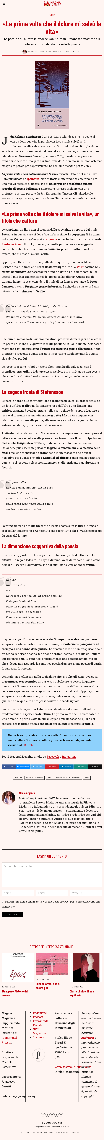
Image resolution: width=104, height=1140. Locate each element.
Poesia (52, 14)
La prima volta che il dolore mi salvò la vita (63, 778)
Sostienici (39, 1037)
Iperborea (33, 179)
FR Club (27, 745)
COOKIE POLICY (77, 1132)
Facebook (53, 756)
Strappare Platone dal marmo (15, 993)
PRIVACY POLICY (62, 1132)
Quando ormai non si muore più (48, 986)
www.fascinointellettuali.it (73, 1067)
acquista (51, 239)
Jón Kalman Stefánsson (34, 778)
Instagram (69, 756)
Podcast (38, 1017)
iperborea (18, 778)
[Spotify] (52, 1115)
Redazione (40, 1013)
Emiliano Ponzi (12, 244)
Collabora (37, 1132)
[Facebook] (43, 1115)
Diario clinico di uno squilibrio (82, 993)
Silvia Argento (27, 793)
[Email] (61, 1115)
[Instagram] (48, 1115)
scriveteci (87, 1037)
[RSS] (56, 1115)
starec (80, 267)
